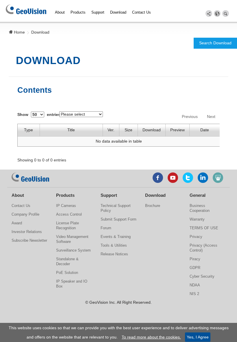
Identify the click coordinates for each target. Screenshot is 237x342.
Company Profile (25, 214)
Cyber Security (202, 276)
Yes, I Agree (198, 337)
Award (17, 223)
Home (19, 32)
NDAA (195, 285)
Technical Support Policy (116, 208)
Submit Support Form (118, 219)
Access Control (69, 214)
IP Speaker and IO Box (71, 283)
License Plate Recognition (67, 225)
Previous (190, 116)
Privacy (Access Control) (203, 247)
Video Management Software (72, 239)
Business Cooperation (200, 208)
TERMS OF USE (204, 228)
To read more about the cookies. (151, 337)
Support (97, 12)
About (60, 12)
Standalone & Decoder (67, 261)
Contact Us (141, 12)
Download (118, 12)
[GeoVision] (30, 177)
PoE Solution (67, 272)
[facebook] (158, 177)
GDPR (195, 267)
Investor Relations (27, 232)
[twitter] (188, 177)
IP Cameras (66, 205)
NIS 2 (194, 294)
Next (211, 116)
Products (78, 12)
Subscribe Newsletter (29, 240)
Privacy (196, 236)
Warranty (197, 219)
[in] (203, 177)
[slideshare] (218, 177)
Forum (106, 228)
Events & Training (116, 236)
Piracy (195, 259)
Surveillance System (73, 250)
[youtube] (173, 177)
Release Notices (114, 254)
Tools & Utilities (114, 245)
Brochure (152, 205)
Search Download (215, 43)
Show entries (38, 114)
